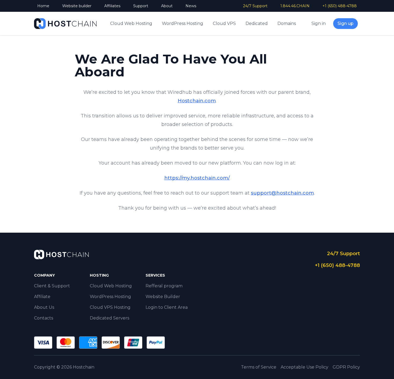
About (167, 5)
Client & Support (52, 285)
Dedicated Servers (109, 318)
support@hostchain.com (282, 193)
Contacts (43, 318)
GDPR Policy (346, 367)
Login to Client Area (167, 307)
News (190, 5)
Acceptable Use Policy (304, 367)
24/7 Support (255, 5)
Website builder (76, 5)
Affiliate (42, 296)
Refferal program (164, 285)
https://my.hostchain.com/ (197, 178)
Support (140, 5)
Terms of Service (258, 367)
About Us (44, 307)
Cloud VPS (224, 23)
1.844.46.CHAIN (295, 5)
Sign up (345, 23)
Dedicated (257, 23)
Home (43, 5)
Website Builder (163, 296)
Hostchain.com (197, 101)
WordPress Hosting (182, 23)
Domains (286, 23)
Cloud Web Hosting (131, 23)
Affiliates (112, 5)
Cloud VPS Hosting (110, 307)
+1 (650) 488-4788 (339, 5)
